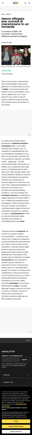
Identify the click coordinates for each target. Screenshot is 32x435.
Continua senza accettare (16, 426)
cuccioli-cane (6, 70)
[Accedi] (29, 3)
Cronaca (8, 14)
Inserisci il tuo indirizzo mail (12, 355)
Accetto (16, 421)
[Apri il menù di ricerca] (25, 3)
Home (3, 14)
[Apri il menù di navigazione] (3, 3)
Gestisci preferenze (16, 431)
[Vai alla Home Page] (16, 3)
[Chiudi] (30, 390)
